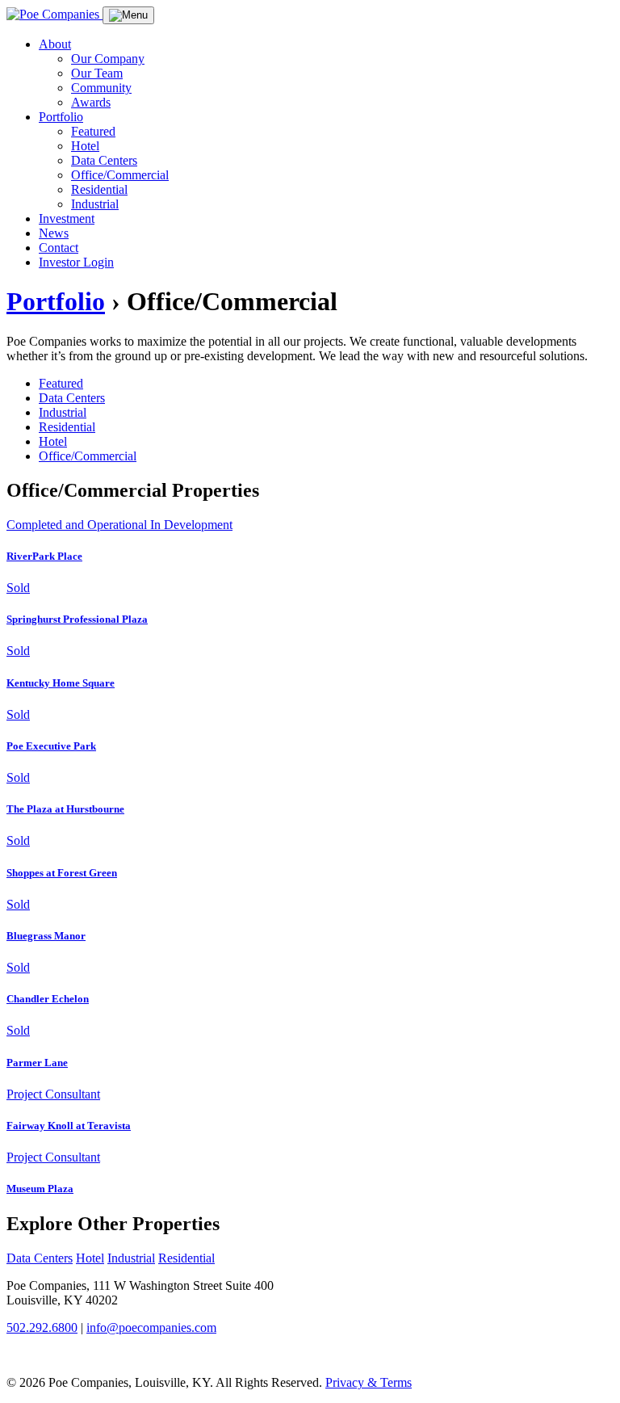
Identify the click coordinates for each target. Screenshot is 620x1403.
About (55, 44)
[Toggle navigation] (128, 15)
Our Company (108, 58)
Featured (93, 131)
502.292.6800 (42, 1327)
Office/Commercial (120, 175)
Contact (58, 247)
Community (101, 88)
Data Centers (104, 160)
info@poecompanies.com (151, 1327)
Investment (66, 218)
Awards (91, 102)
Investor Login (76, 262)
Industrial (95, 204)
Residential (99, 189)
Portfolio (61, 117)
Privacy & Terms (368, 1382)
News (54, 233)
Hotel (85, 146)
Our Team (97, 73)
